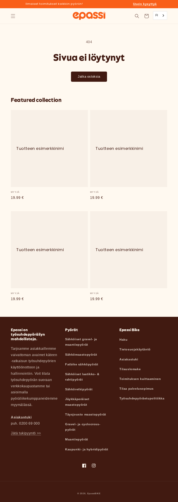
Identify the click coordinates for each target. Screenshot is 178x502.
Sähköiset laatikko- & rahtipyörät (82, 376)
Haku (123, 339)
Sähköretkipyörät (79, 389)
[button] (13, 16)
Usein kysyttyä (145, 4)
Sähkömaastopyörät (81, 354)
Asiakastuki (128, 359)
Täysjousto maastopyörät (85, 414)
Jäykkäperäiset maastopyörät (77, 401)
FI (156, 15)
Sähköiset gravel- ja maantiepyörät (81, 341)
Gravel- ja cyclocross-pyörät (82, 426)
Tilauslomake (130, 369)
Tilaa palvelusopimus (136, 388)
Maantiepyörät (76, 439)
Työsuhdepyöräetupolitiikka (142, 398)
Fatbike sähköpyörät (81, 364)
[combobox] (160, 15)
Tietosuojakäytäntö (135, 349)
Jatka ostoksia (89, 76)
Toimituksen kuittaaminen (140, 379)
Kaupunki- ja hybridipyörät (86, 449)
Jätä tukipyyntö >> (26, 433)
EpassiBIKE (94, 493)
